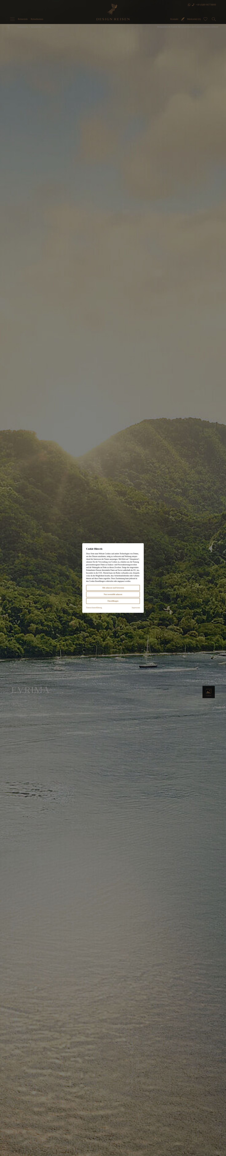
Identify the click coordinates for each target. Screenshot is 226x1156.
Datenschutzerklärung (94, 608)
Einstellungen (113, 601)
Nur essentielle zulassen (113, 594)
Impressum (136, 608)
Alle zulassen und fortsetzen (113, 588)
